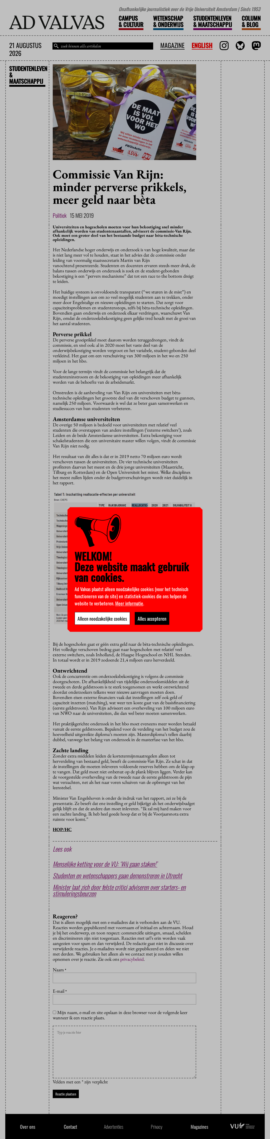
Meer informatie (129, 603)
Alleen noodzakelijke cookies (102, 618)
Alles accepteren (152, 618)
